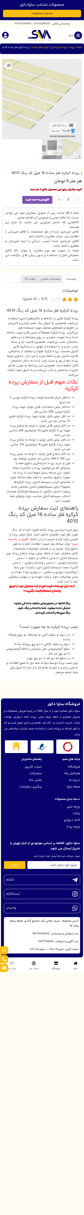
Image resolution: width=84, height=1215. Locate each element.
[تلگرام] (75, 880)
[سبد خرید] (11, 963)
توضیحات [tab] (70, 279)
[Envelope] (4, 968)
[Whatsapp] (4, 950)
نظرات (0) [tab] (30, 279)
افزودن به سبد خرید (37, 199)
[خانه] (76, 963)
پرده (72, 47)
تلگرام (10, 879)
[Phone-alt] (4, 959)
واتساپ (11, 908)
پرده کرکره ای (59, 47)
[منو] (78, 35)
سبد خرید (11, 969)
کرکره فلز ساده (40, 47)
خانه (79, 47)
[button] (8, 65)
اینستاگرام (13, 893)
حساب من (34, 969)
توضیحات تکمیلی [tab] (51, 279)
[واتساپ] (75, 908)
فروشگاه (56, 969)
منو (71, 35)
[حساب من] (34, 963)
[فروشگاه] (56, 963)
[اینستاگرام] (75, 894)
